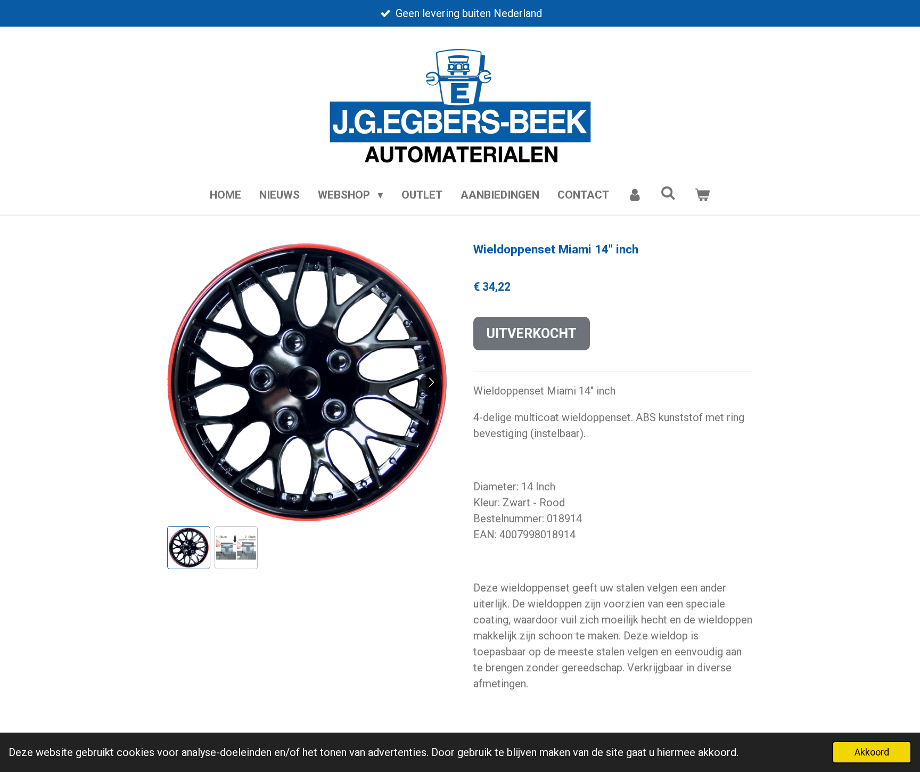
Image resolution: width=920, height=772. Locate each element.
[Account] (635, 195)
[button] (188, 547)
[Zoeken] (668, 193)
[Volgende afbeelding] (430, 382)
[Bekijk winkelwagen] (702, 195)
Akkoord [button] (872, 752)
